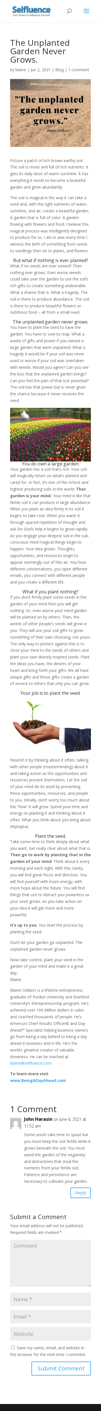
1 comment (78, 69)
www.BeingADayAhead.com (38, 1080)
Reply (80, 1192)
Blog (59, 69)
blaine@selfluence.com (31, 1063)
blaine (20, 69)
